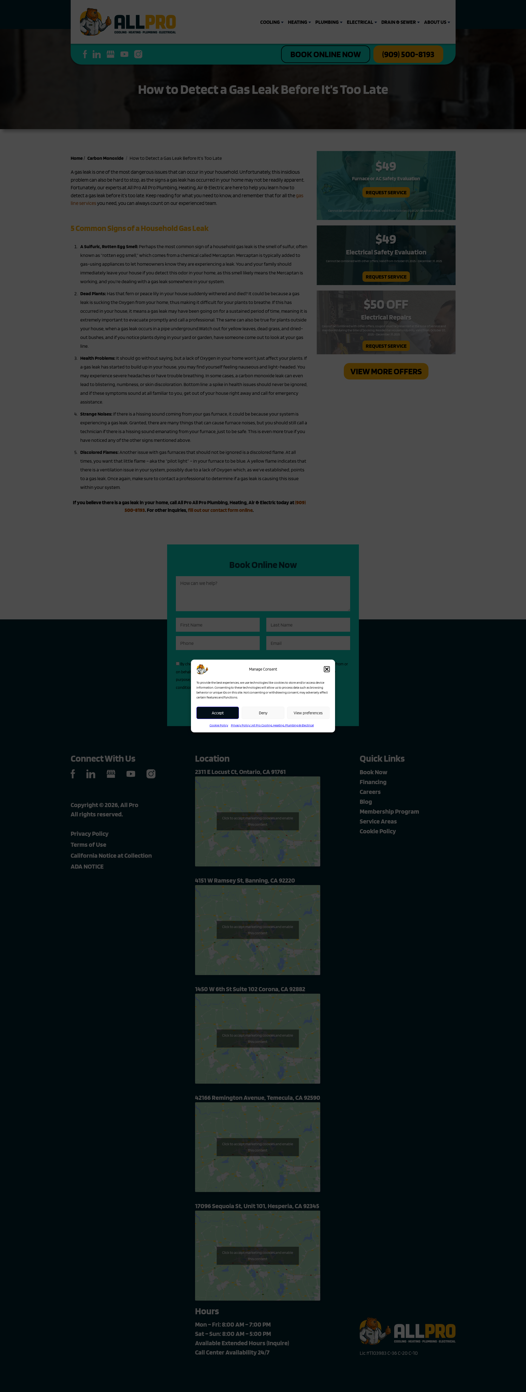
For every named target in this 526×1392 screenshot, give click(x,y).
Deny (263, 712)
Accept (218, 712)
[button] (327, 669)
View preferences (308, 712)
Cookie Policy (219, 725)
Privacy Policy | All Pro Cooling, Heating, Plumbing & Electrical (272, 725)
